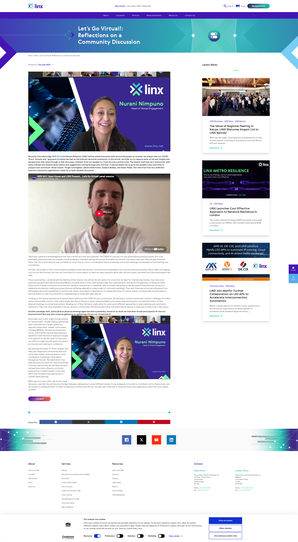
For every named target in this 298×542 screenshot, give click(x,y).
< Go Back (39, 399)
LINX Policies (32, 478)
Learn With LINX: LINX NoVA (139, 6)
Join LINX (31, 474)
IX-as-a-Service (67, 495)
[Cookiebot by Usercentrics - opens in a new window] (68, 537)
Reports (115, 487)
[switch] (120, 536)
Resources (173, 15)
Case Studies (116, 483)
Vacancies (31, 487)
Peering (64, 470)
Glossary (115, 478)
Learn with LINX (118, 470)
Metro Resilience (67, 507)
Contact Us (190, 15)
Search (230, 6)
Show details (174, 536)
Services (135, 15)
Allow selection (225, 528)
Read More (215, 148)
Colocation (65, 478)
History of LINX (33, 470)
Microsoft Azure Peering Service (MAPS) (76, 474)
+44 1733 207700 (205, 488)
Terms (30, 483)
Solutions (115, 474)
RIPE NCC (57, 156)
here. (140, 528)
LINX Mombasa (216, 121)
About (106, 15)
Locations (120, 15)
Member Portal (258, 6)
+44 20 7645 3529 (245, 490)
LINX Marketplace (118, 495)
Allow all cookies (225, 521)
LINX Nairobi (240, 121)
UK (211, 203)
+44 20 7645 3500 (247, 488)
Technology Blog (217, 285)
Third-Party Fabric (68, 503)
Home (30, 56)
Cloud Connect (67, 487)
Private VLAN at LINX (69, 483)
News (36, 56)
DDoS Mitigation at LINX (70, 499)
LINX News (228, 121)
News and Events (154, 15)
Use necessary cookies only (225, 536)
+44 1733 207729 (203, 490)
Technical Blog (117, 491)
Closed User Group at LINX (71, 491)
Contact (198, 463)
